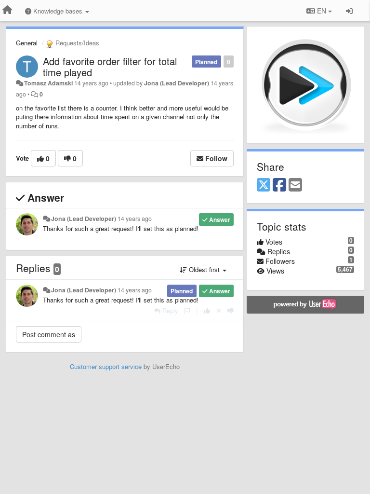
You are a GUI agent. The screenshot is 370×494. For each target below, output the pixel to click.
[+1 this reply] (207, 310)
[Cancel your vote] (218, 310)
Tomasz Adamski (48, 83)
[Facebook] (279, 185)
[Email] (295, 185)
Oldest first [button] (204, 269)
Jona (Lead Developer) (176, 83)
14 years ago (135, 218)
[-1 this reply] (230, 310)
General (27, 42)
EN (321, 10)
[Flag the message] (187, 310)
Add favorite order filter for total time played (110, 66)
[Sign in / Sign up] (349, 10)
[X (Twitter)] (263, 185)
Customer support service (106, 366)
